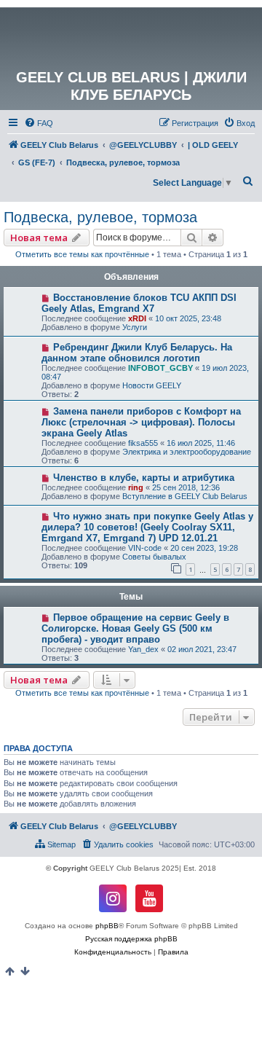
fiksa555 (143, 443)
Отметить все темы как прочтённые (82, 254)
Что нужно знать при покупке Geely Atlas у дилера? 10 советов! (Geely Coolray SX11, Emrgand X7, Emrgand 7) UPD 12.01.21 (147, 527)
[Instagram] (113, 898)
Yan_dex (143, 649)
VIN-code (145, 548)
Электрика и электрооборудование (186, 451)
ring (135, 487)
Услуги (134, 327)
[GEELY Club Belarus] (131, 38)
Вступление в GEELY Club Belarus (184, 496)
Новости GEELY (151, 385)
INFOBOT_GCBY (160, 368)
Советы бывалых (154, 556)
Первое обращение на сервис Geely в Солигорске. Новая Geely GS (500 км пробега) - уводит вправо (135, 628)
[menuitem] (38, 123)
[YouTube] (149, 898)
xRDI (137, 318)
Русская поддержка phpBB (131, 939)
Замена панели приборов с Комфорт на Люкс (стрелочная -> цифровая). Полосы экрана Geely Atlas (141, 422)
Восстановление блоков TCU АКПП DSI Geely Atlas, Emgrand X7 (139, 303)
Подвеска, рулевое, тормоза (100, 217)
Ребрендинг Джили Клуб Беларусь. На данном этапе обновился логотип (136, 353)
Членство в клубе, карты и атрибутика (143, 477)
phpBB (107, 926)
